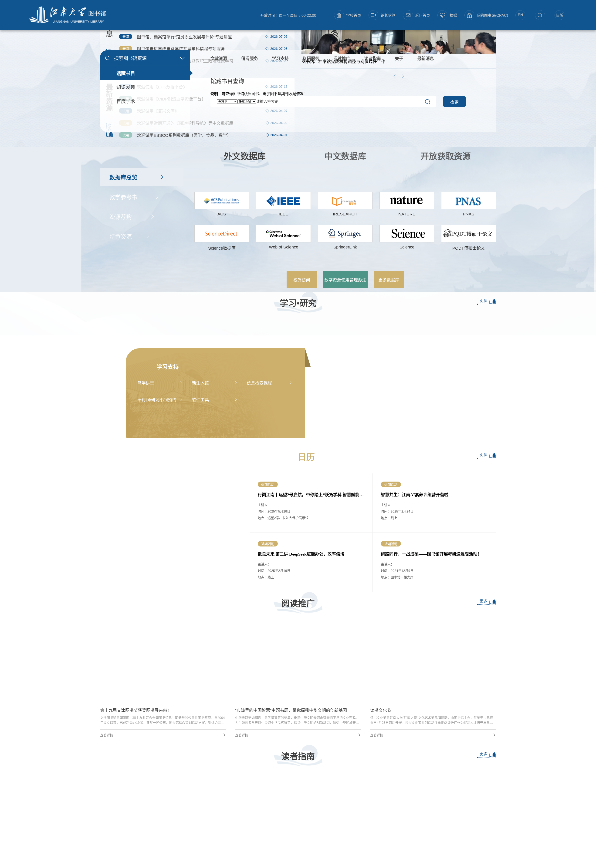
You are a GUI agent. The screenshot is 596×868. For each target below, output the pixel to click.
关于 (399, 58)
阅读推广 (341, 58)
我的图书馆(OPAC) (492, 15)
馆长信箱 (388, 15)
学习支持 (280, 58)
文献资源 (218, 58)
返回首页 (422, 15)
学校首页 (353, 15)
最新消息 (425, 58)
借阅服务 (249, 58)
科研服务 (311, 58)
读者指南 (372, 58)
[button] (287, 818)
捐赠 (453, 15)
